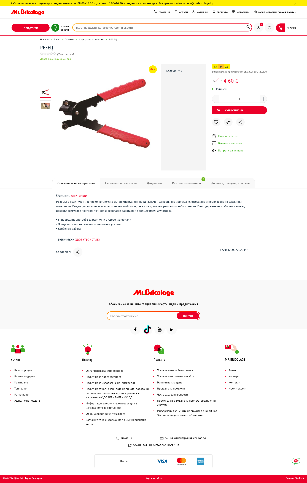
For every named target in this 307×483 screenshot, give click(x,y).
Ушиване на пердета (27, 400)
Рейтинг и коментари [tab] (188, 181)
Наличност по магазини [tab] (121, 183)
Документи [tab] (154, 183)
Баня (57, 39)
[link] (258, 27)
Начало (44, 39)
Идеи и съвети (237, 388)
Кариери (234, 376)
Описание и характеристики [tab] (76, 183)
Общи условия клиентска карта (105, 413)
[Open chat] (296, 461)
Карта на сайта (154, 478)
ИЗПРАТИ (188, 315)
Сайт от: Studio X (295, 478)
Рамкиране (21, 394)
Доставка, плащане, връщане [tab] (230, 183)
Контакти (234, 382)
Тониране (20, 388)
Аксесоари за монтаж (91, 39)
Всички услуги (23, 370)
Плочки (69, 39)
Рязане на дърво (24, 376)
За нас (232, 370)
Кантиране (21, 382)
